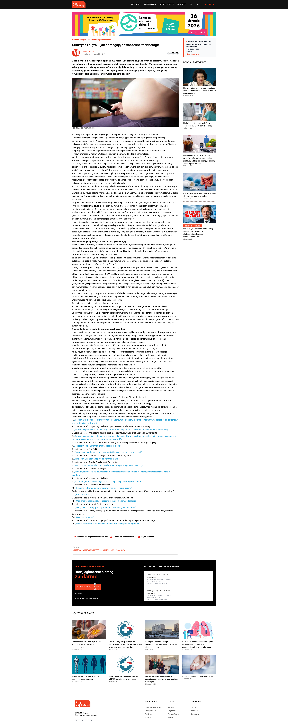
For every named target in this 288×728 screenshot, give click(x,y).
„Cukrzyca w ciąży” (84, 494)
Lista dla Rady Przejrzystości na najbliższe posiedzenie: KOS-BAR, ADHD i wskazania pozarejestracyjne (126, 644)
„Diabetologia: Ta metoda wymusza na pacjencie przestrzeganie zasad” (108, 481)
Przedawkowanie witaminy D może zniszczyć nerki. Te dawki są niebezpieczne (86, 644)
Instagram (195, 714)
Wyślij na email (147, 537)
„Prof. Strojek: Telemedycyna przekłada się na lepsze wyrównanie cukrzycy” (109, 465)
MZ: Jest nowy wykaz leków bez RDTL (197, 676)
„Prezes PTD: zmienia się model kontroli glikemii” (97, 458)
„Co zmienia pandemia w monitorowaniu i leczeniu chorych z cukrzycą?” (108, 452)
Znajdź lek (148, 714)
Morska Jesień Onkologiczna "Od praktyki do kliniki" (198, 46)
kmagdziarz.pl (88, 720)
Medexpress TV (150, 711)
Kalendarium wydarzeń (153, 707)
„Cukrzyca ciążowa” (84, 517)
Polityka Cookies (174, 714)
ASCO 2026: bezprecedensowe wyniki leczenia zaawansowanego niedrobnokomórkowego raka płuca (197, 644)
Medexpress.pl (78, 40)
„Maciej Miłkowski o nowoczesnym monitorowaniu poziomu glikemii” (107, 523)
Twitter (194, 707)
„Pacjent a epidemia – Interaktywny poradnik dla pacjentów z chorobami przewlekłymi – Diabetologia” (122, 429)
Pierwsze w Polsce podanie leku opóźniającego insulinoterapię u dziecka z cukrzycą (162, 679)
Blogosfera (149, 717)
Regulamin (78, 594)
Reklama (171, 707)
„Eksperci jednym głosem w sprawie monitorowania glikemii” (103, 488)
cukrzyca (77, 550)
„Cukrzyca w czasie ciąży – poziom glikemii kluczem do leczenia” (106, 501)
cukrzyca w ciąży (118, 550)
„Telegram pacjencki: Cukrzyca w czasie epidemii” (97, 446)
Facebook (194, 711)
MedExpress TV (167, 4)
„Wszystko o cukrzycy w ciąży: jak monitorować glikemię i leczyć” (106, 507)
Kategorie (136, 4)
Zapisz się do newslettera (125, 537)
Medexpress (88, 52)
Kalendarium (150, 4)
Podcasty (181, 4)
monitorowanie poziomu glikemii (96, 550)
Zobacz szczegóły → (192, 54)
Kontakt (170, 717)
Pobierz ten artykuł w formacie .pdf (92, 537)
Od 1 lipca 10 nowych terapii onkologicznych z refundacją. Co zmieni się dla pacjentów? (162, 644)
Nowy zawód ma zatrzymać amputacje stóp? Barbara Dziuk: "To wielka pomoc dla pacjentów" (199, 91)
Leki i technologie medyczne (99, 40)
